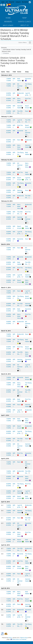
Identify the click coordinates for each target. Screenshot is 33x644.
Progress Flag (9, 5)
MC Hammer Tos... (20, 86)
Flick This (28, 98)
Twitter (30, 2)
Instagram (4, 5)
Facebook (1, 5)
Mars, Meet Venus (19, 100)
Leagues (18, 2)
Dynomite (28, 78)
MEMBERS (8, 21)
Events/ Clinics (24, 21)
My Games (25, 2)
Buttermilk (20, 93)
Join (7, 2)
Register (11, 2)
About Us (24, 25)
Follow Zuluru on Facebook (19, 639)
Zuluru (10, 637)
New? (24, 18)
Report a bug (23, 637)
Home (8, 18)
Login (3, 2)
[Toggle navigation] (29, 42)
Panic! (27, 111)
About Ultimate (8, 25)
